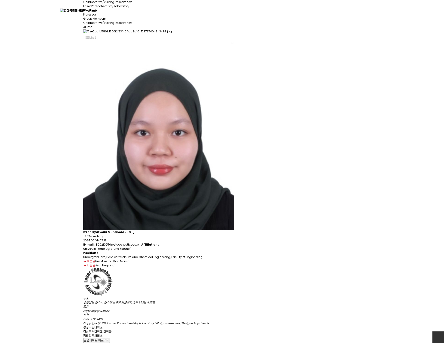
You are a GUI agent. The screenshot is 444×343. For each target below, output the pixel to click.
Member (155, 10)
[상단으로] (438, 337)
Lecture (330, 10)
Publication (295, 10)
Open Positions (369, 10)
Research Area (253, 10)
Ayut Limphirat (105, 265)
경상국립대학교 (93, 327)
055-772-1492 (93, 319)
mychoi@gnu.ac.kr (96, 311)
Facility (215, 10)
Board (186, 10)
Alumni (88, 27)
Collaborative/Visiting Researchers (108, 23)
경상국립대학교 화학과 (97, 332)
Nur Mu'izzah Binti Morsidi (112, 261)
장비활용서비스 (93, 336)
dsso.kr (204, 323)
